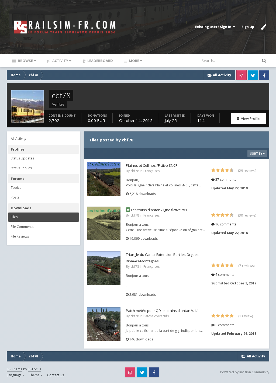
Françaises (151, 171)
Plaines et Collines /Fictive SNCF (151, 165)
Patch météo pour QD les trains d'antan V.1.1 (162, 310)
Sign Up (248, 27)
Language (14, 375)
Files (14, 217)
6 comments (224, 274)
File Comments (22, 226)
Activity (59, 60)
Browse (25, 60)
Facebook (264, 75)
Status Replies (21, 168)
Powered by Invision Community (244, 372)
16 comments (225, 224)
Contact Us (55, 375)
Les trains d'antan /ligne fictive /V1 (159, 209)
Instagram (241, 75)
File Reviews (20, 236)
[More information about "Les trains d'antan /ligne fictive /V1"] (103, 223)
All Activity (18, 138)
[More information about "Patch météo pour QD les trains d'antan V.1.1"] (103, 324)
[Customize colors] (263, 27)
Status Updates (22, 158)
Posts (15, 197)
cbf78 (134, 171)
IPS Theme (14, 369)
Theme (34, 375)
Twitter (253, 75)
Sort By (256, 153)
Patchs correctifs (156, 316)
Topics (16, 187)
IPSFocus (34, 369)
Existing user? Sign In (214, 27)
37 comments (225, 179)
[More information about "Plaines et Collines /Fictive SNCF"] (103, 179)
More (134, 60)
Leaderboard (100, 60)
